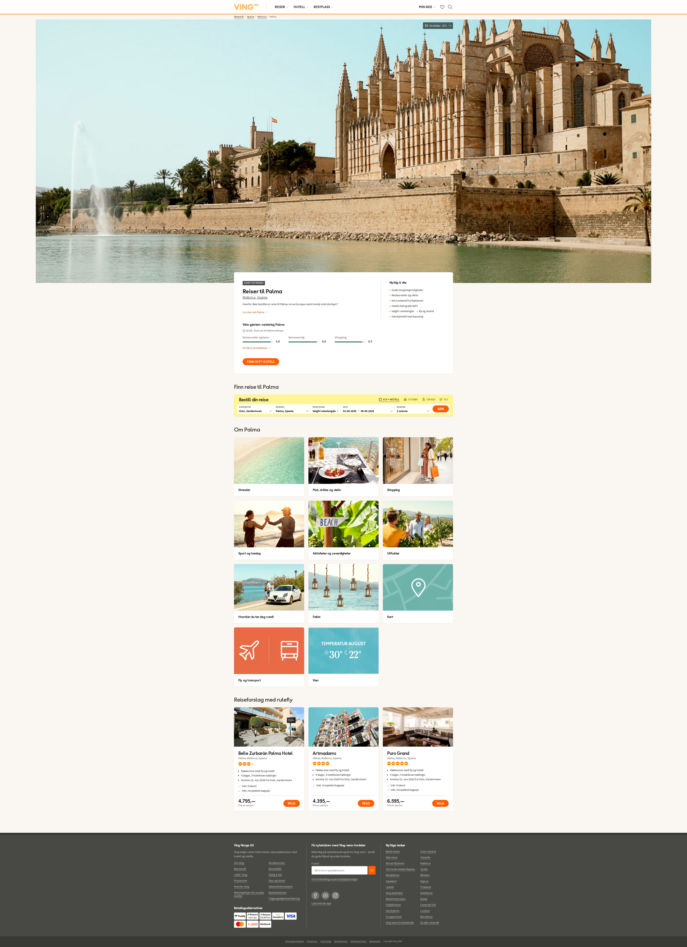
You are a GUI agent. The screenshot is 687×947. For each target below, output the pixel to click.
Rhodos (425, 875)
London (425, 911)
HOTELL (299, 7)
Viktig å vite (275, 874)
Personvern (312, 941)
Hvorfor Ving (241, 886)
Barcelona (426, 916)
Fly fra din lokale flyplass (400, 869)
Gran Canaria (428, 851)
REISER (280, 7)
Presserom (240, 880)
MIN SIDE (425, 7)
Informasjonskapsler (294, 941)
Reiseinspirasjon (396, 899)
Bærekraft (240, 868)
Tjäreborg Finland (358, 941)
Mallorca (425, 863)
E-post (315, 863)
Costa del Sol (428, 904)
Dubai (423, 899)
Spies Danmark (340, 941)
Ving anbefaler (394, 893)
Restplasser (393, 875)
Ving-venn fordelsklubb (400, 922)
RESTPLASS (322, 7)
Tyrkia (424, 869)
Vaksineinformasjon (281, 886)
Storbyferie (392, 911)
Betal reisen (393, 851)
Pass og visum (277, 880)
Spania (262, 297)
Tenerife (425, 857)
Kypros (424, 881)
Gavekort (391, 881)
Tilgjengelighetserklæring (284, 898)
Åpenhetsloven (278, 892)
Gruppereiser (394, 916)
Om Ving (239, 863)
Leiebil (390, 887)
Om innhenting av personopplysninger (334, 879)
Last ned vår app (321, 903)
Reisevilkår (275, 868)
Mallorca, (250, 297)
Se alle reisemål (429, 922)
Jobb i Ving (240, 874)
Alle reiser (392, 857)
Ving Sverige (325, 941)
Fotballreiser (393, 904)
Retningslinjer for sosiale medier (249, 894)
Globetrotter (375, 941)
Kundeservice (277, 863)
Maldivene (426, 893)
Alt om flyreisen (395, 863)
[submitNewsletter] (372, 870)
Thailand (425, 887)
